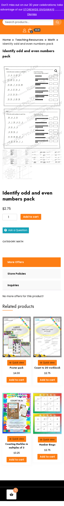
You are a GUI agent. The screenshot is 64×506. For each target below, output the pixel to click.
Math (19, 241)
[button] (56, 71)
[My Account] (24, 30)
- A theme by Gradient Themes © (32, 492)
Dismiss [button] (32, 14)
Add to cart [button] (16, 380)
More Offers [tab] (16, 262)
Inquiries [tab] (13, 285)
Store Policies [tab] (17, 274)
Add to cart (31, 217)
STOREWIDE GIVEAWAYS (38, 9)
